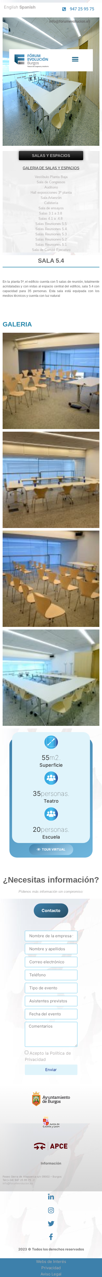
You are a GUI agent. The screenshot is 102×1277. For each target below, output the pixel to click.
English (11, 7)
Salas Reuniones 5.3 (51, 234)
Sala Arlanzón (51, 198)
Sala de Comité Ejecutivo (51, 250)
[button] (75, 59)
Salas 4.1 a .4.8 (51, 219)
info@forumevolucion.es (18, 1183)
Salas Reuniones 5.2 (51, 239)
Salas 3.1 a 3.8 (51, 213)
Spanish (27, 7)
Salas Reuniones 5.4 (51, 229)
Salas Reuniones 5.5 (51, 224)
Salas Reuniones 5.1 (51, 245)
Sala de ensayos (51, 208)
